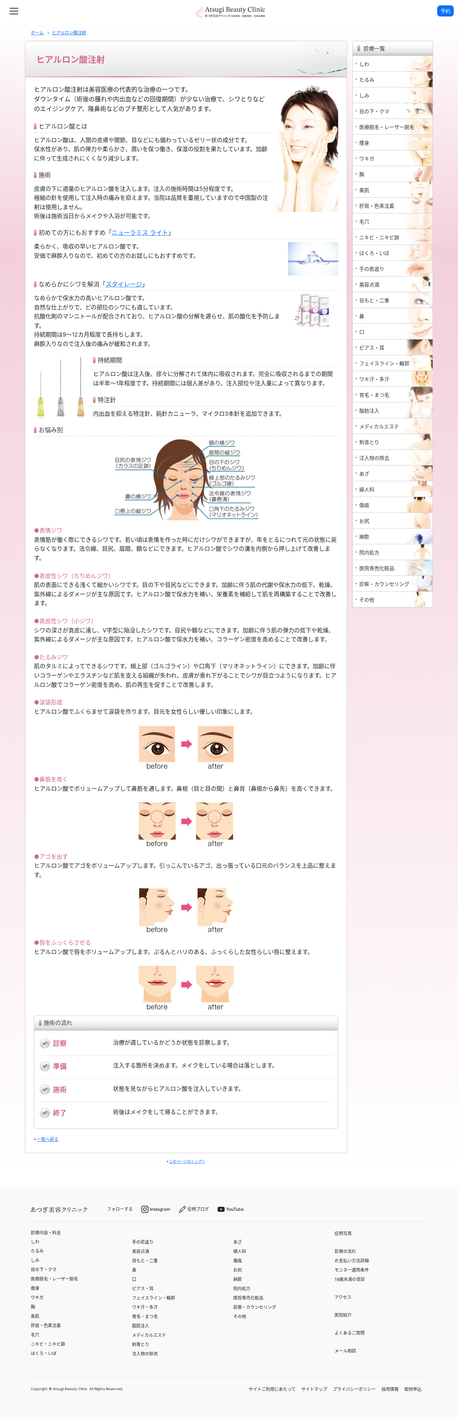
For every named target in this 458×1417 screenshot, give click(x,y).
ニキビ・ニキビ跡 (48, 1344)
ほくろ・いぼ (44, 1353)
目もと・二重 (145, 1260)
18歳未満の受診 (350, 1279)
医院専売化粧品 (248, 1298)
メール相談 (345, 1351)
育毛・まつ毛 (145, 1316)
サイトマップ (314, 1389)
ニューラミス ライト (140, 232)
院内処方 (241, 1288)
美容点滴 (140, 1251)
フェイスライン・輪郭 (153, 1298)
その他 (239, 1316)
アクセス (343, 1297)
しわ (35, 1241)
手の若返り (143, 1242)
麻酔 (237, 1279)
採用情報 (390, 1389)
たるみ (37, 1251)
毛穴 (35, 1335)
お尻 (237, 1270)
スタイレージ (124, 284)
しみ (35, 1260)
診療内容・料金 (46, 1232)
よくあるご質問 (350, 1333)
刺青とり (140, 1344)
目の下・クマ (44, 1269)
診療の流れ (345, 1251)
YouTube (235, 1209)
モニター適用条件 (352, 1270)
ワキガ (37, 1297)
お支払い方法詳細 (352, 1260)
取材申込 (413, 1389)
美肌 (35, 1316)
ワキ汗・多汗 (145, 1307)
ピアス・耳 (143, 1288)
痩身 (35, 1288)
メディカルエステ (149, 1335)
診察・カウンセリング (254, 1307)
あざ (237, 1242)
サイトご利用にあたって (272, 1389)
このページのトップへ (187, 1161)
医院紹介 (343, 1315)
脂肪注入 (140, 1326)
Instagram (160, 1209)
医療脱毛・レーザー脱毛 (54, 1279)
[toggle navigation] (14, 11)
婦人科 (239, 1251)
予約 (445, 11)
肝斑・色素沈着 (46, 1325)
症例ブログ (198, 1209)
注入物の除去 (145, 1353)
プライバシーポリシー (354, 1389)
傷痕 (237, 1260)
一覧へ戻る (47, 1139)
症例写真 (343, 1233)
